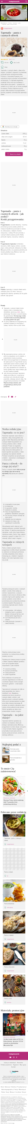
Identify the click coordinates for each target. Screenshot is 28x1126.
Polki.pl (3, 1092)
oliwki (18, 312)
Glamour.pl (7, 1087)
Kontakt (13, 1067)
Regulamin (16, 1065)
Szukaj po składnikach (10, 1062)
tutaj (13, 1123)
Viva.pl (7, 1092)
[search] (26, 2)
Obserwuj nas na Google (11, 127)
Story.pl (24, 1092)
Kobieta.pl (14, 1087)
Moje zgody (23, 1065)
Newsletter (20, 1062)
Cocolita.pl (18, 1092)
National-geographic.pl (7, 1089)
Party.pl (16, 1089)
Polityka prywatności (6, 1065)
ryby (10, 693)
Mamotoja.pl (22, 1089)
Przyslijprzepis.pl (21, 1087)
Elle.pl (2, 1087)
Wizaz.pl (12, 1092)
